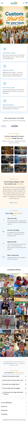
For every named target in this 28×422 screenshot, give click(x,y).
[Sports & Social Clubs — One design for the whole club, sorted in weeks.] (20, 168)
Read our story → (14, 202)
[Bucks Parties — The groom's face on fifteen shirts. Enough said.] (20, 150)
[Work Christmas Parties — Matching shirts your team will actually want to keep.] (7, 150)
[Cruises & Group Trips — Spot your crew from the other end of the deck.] (20, 159)
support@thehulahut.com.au (10, 363)
